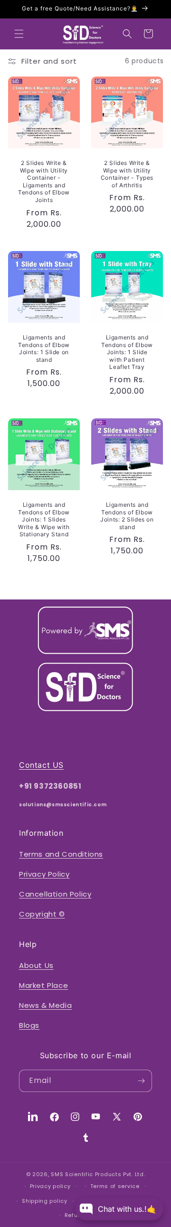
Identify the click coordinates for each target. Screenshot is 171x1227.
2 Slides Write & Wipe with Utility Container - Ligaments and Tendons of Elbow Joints (44, 181)
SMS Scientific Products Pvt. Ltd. (98, 1174)
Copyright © (42, 914)
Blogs (29, 1025)
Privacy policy (50, 1186)
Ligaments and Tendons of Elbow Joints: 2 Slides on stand (126, 516)
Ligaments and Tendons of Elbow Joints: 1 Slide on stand (44, 348)
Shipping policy (44, 1201)
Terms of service (115, 1186)
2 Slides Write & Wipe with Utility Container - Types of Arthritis (127, 174)
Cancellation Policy (55, 894)
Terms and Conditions (61, 854)
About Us (36, 965)
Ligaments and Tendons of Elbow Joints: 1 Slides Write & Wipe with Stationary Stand (44, 519)
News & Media (45, 1005)
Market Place (43, 985)
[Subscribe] (141, 1081)
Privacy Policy (44, 874)
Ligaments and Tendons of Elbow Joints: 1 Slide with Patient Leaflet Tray (127, 352)
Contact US (41, 765)
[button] (19, 33)
